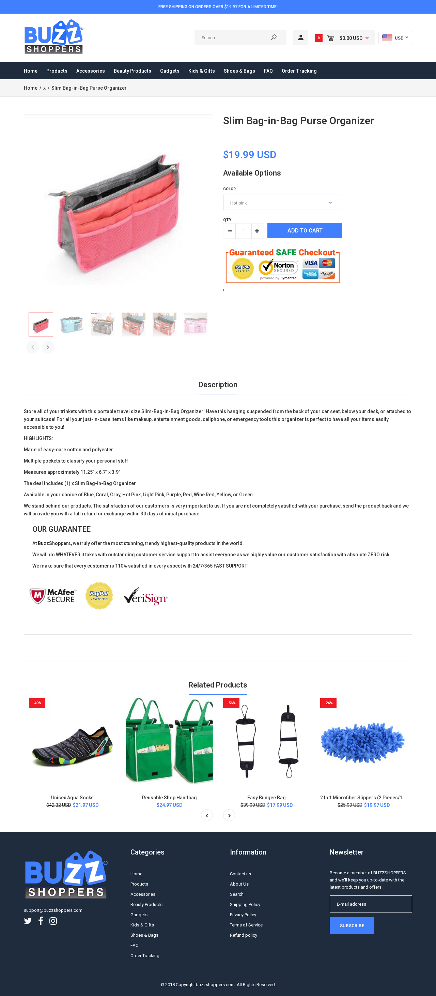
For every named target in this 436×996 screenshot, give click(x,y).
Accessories (142, 894)
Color (229, 189)
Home (136, 873)
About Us (239, 884)
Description (218, 384)
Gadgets (138, 914)
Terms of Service (246, 924)
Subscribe (352, 925)
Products (139, 884)
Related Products (218, 685)
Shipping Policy (245, 904)
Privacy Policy (243, 914)
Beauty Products (146, 904)
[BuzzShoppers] (54, 53)
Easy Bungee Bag (266, 797)
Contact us (240, 873)
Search (237, 894)
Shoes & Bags (144, 935)
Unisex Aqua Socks (72, 797)
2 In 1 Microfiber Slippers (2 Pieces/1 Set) (366, 797)
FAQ (134, 945)
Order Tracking (144, 955)
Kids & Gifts (142, 924)
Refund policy (243, 935)
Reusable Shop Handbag (169, 797)
